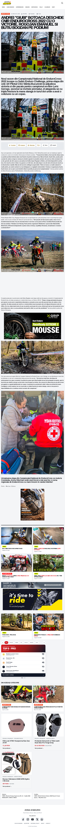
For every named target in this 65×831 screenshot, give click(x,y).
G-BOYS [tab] (26, 642)
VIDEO (3, 7)
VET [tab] (21, 642)
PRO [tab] (6, 642)
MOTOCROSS (34, 7)
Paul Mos (25, 13)
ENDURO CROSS (5, 13)
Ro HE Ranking (18, 823)
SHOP (53, 7)
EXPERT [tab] (11, 642)
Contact (48, 823)
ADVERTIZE (26, 823)
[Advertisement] (32, 285)
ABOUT (42, 823)
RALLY (41, 7)
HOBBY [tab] (16, 642)
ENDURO (27, 7)
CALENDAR (47, 7)
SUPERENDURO (19, 7)
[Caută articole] (62, 3)
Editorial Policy (35, 823)
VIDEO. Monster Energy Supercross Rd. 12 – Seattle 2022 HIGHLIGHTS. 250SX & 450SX (16, 796)
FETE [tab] (37, 642)
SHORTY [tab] (32, 642)
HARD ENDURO (10, 7)
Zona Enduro (32, 810)
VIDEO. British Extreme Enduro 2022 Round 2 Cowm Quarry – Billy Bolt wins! (47, 796)
